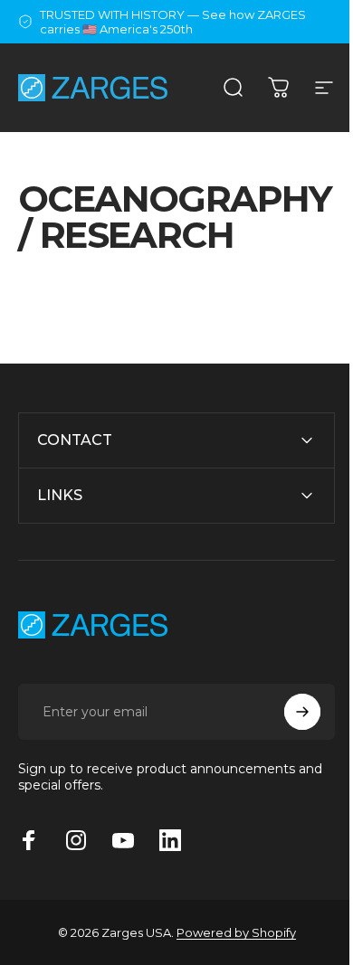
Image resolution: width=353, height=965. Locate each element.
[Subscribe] (289, 747)
